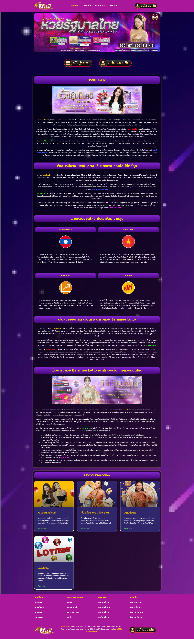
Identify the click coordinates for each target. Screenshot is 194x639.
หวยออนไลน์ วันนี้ (47, 513)
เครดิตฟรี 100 (104, 607)
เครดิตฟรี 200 (104, 612)
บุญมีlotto (43, 568)
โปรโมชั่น (87, 5)
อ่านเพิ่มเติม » (42, 529)
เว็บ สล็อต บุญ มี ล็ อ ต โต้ (95, 513)
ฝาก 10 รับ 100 (136, 607)
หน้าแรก (74, 5)
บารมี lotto (42, 120)
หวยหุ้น (69, 602)
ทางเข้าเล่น (100, 5)
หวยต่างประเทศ (73, 612)
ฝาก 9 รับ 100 (136, 602)
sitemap (39, 617)
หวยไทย (70, 617)
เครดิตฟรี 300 (104, 617)
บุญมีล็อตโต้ (130, 513)
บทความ (113, 5)
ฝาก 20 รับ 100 (136, 612)
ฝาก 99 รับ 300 (136, 617)
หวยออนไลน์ (72, 607)
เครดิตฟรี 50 (103, 602)
